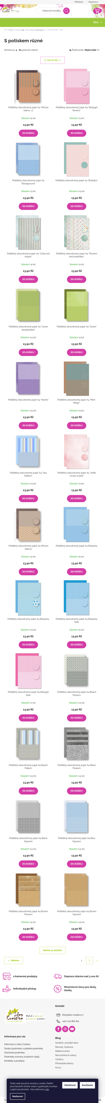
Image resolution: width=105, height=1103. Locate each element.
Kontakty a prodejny (13, 1061)
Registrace (92, 2)
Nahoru (14, 960)
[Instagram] (64, 1029)
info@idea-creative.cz (72, 1015)
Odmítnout (69, 1085)
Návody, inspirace (63, 1047)
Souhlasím (86, 1085)
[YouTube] (71, 1029)
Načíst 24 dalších (51, 950)
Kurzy (57, 1067)
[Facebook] (57, 1029)
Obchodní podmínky (13, 1052)
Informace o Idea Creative (16, 1044)
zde (46, 1089)
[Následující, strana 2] (88, 960)
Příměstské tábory (63, 1063)
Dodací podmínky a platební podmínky (22, 1048)
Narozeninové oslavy (65, 1055)
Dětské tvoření (61, 1051)
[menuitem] (11, 30)
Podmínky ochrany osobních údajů (20, 1056)
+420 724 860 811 (69, 1021)
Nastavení (16, 1096)
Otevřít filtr (51, 60)
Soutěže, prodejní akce (65, 1042)
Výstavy (58, 1059)
